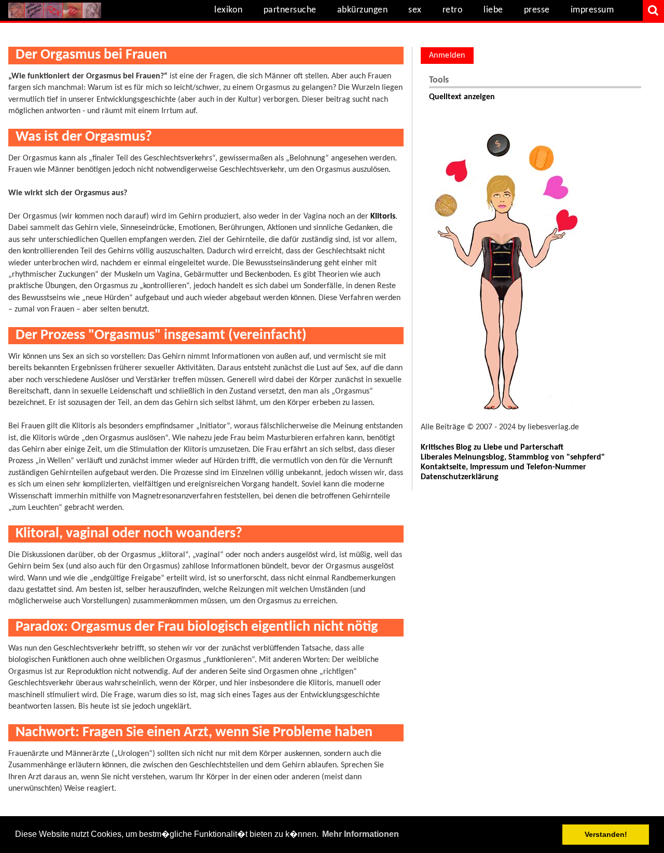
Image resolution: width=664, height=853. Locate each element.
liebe (493, 10)
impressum (592, 10)
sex (415, 10)
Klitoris (382, 216)
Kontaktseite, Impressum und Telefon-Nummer (503, 467)
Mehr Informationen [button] (360, 834)
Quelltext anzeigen (462, 97)
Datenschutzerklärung (460, 477)
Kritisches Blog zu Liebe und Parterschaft (492, 447)
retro (452, 10)
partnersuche (290, 10)
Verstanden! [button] (606, 834)
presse (537, 10)
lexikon (228, 10)
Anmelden (447, 55)
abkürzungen (362, 10)
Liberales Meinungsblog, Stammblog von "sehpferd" (513, 457)
